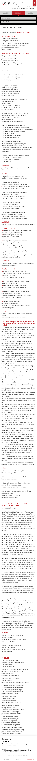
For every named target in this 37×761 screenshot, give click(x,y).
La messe (6, 13)
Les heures (18, 13)
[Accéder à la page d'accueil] (5, 4)
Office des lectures (17, 22)
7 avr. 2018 (17, 18)
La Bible (30, 13)
